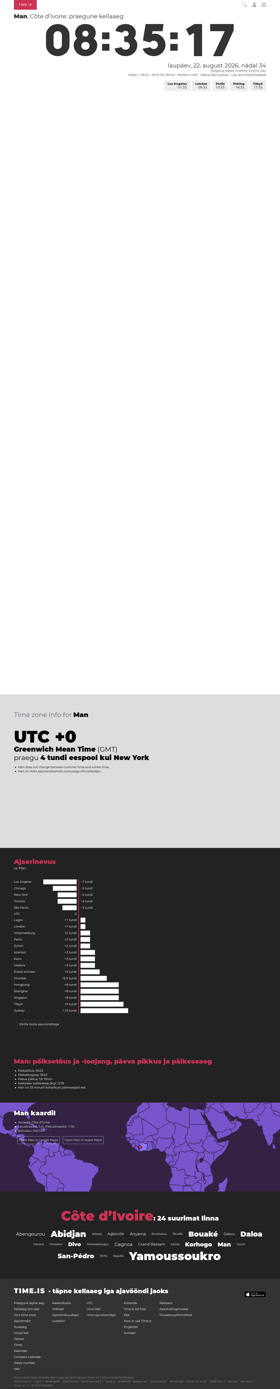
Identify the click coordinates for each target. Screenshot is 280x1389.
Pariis (220, 85)
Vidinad (58, 1309)
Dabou (229, 1234)
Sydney (19, 1010)
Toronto (19, 901)
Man (224, 1244)
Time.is (25, 4)
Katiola (175, 1244)
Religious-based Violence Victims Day (238, 70)
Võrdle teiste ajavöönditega (39, 1024)
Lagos (18, 920)
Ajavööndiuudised (65, 1315)
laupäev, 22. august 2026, (217, 65)
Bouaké (203, 1234)
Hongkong (21, 985)
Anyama (138, 1234)
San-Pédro (76, 1256)
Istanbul (20, 952)
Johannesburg (24, 933)
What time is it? (23, 1381)
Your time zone (25, 1315)
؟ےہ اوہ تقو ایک (21, 1385)
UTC (17, 914)
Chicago (20, 888)
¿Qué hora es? (70, 1381)
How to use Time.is (137, 1321)
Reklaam (166, 1303)
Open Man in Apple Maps (83, 1140)
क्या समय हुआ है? (53, 1381)
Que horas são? (158, 1381)
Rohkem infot (188, 75)
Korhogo (198, 1244)
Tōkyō (258, 85)
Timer (18, 1345)
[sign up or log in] (254, 6)
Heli (17, 1369)
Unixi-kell (93, 1309)
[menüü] (264, 5)
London (201, 85)
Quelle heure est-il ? (92, 1381)
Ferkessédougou (98, 1244)
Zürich (18, 946)
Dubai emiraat (24, 972)
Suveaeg (20, 1327)
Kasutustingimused (173, 1309)
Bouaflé (178, 1233)
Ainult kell (21, 1333)
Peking (239, 85)
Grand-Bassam (151, 1244)
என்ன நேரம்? (247, 1381)
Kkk (126, 1315)
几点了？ (39, 1381)
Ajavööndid (22, 1321)
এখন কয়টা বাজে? (124, 1381)
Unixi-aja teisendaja (101, 1315)
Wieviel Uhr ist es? (196, 1381)
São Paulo (21, 908)
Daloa (251, 1234)
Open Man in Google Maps (38, 1140)
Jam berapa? (176, 1381)
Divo (74, 1244)
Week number (24, 1363)
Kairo (18, 959)
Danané (39, 1244)
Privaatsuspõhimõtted (175, 1315)
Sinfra (103, 1255)
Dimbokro (56, 1244)
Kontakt (129, 1333)
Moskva (19, 965)
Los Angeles (177, 85)
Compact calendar (27, 1357)
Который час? (140, 1381)
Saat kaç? (233, 1381)
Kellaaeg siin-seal (27, 1309)
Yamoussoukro (175, 1256)
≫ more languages (42, 1385)
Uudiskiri (58, 1321)
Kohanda (130, 1303)
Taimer (19, 1339)
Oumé (241, 1244)
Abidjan (68, 1234)
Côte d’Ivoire (107, 1216)
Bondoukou (159, 1233)
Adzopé (97, 1233)
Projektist (131, 1327)
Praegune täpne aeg (29, 1303)
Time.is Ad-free (135, 1309)
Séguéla (118, 1255)
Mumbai (20, 978)
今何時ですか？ (217, 1381)
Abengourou (30, 1234)
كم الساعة (110, 1381)
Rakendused (61, 1303)
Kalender (20, 1351)
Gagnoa (123, 1244)
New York (21, 895)
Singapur (20, 998)
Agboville (115, 1234)
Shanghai (21, 991)
